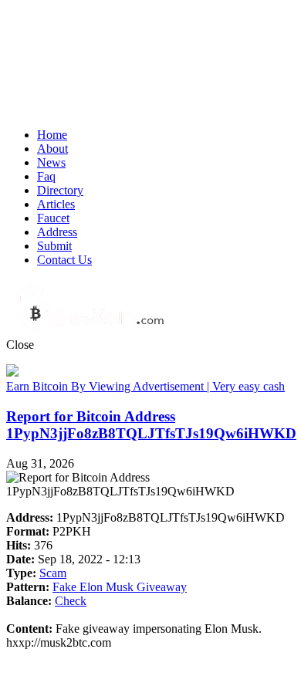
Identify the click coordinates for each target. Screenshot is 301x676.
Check (70, 600)
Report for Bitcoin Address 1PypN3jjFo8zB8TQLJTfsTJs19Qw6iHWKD (151, 424)
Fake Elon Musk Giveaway (119, 586)
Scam (52, 573)
